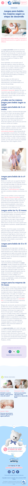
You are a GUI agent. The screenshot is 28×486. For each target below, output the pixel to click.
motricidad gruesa (14, 189)
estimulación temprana (7, 131)
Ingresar (23, 2)
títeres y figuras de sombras (12, 197)
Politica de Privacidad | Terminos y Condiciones (14, 475)
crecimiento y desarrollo (7, 90)
